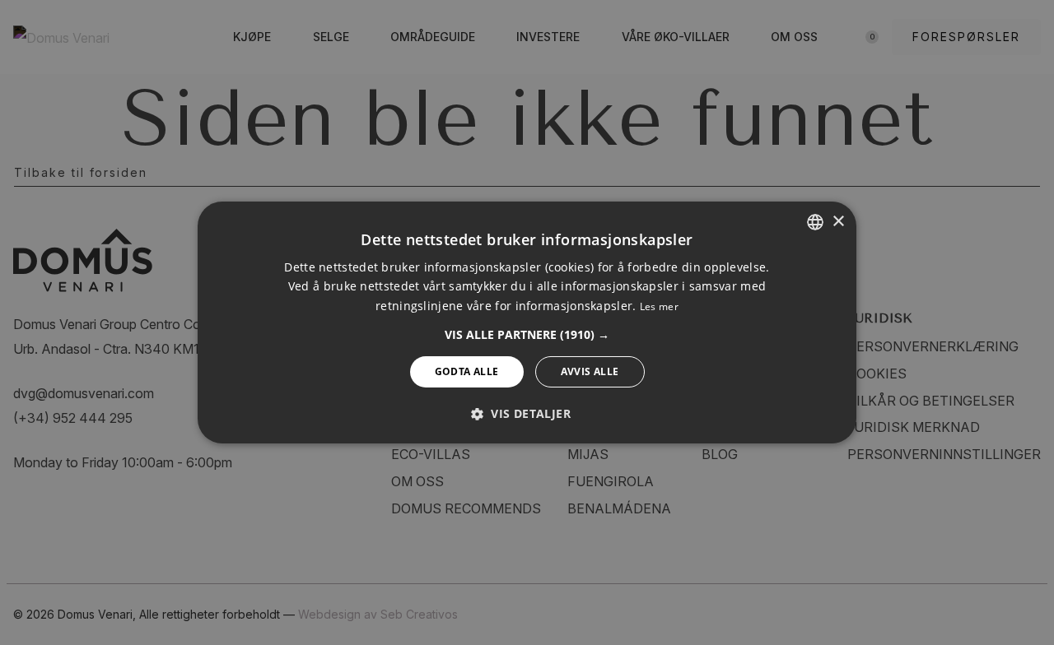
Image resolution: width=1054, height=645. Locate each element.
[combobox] (815, 222)
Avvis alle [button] (590, 371)
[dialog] (527, 322)
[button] (527, 334)
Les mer (659, 306)
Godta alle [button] (467, 371)
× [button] (838, 221)
